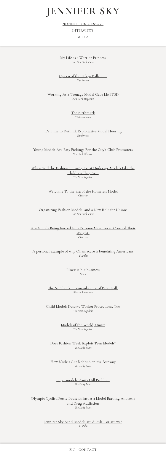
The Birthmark (83, 112)
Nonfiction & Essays (82, 24)
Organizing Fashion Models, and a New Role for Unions (83, 209)
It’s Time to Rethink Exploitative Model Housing (83, 131)
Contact (87, 449)
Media (83, 37)
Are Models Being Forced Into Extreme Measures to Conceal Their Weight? (83, 230)
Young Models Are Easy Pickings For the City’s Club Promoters (83, 149)
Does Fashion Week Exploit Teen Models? (83, 343)
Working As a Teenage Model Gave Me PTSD (83, 94)
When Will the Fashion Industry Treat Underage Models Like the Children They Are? (83, 170)
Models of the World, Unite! (83, 324)
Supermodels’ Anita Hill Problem (83, 380)
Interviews (83, 30)
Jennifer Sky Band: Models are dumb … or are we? (83, 421)
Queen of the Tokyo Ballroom (83, 76)
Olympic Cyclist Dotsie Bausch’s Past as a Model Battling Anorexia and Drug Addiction (83, 401)
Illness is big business (83, 269)
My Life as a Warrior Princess (83, 57)
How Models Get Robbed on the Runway (83, 361)
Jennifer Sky (83, 11)
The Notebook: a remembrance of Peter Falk (83, 288)
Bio (72, 449)
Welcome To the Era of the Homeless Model (83, 191)
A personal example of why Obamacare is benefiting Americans (83, 251)
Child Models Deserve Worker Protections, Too (83, 306)
